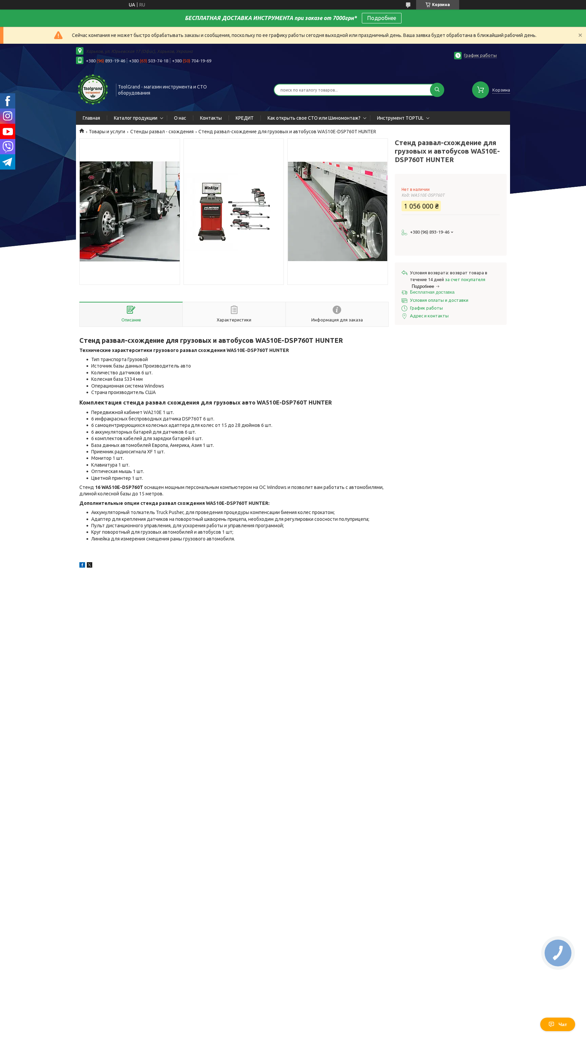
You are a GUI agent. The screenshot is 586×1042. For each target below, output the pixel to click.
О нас (180, 118)
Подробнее (381, 18)
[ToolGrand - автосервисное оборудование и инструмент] (93, 89)
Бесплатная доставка (432, 292)
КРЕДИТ (245, 118)
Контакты (211, 118)
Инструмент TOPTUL (400, 118)
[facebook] (82, 566)
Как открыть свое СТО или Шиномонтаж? (314, 118)
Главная (91, 118)
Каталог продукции (135, 118)
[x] (89, 566)
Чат (563, 1024)
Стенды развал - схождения (162, 131)
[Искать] (437, 90)
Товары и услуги (107, 131)
